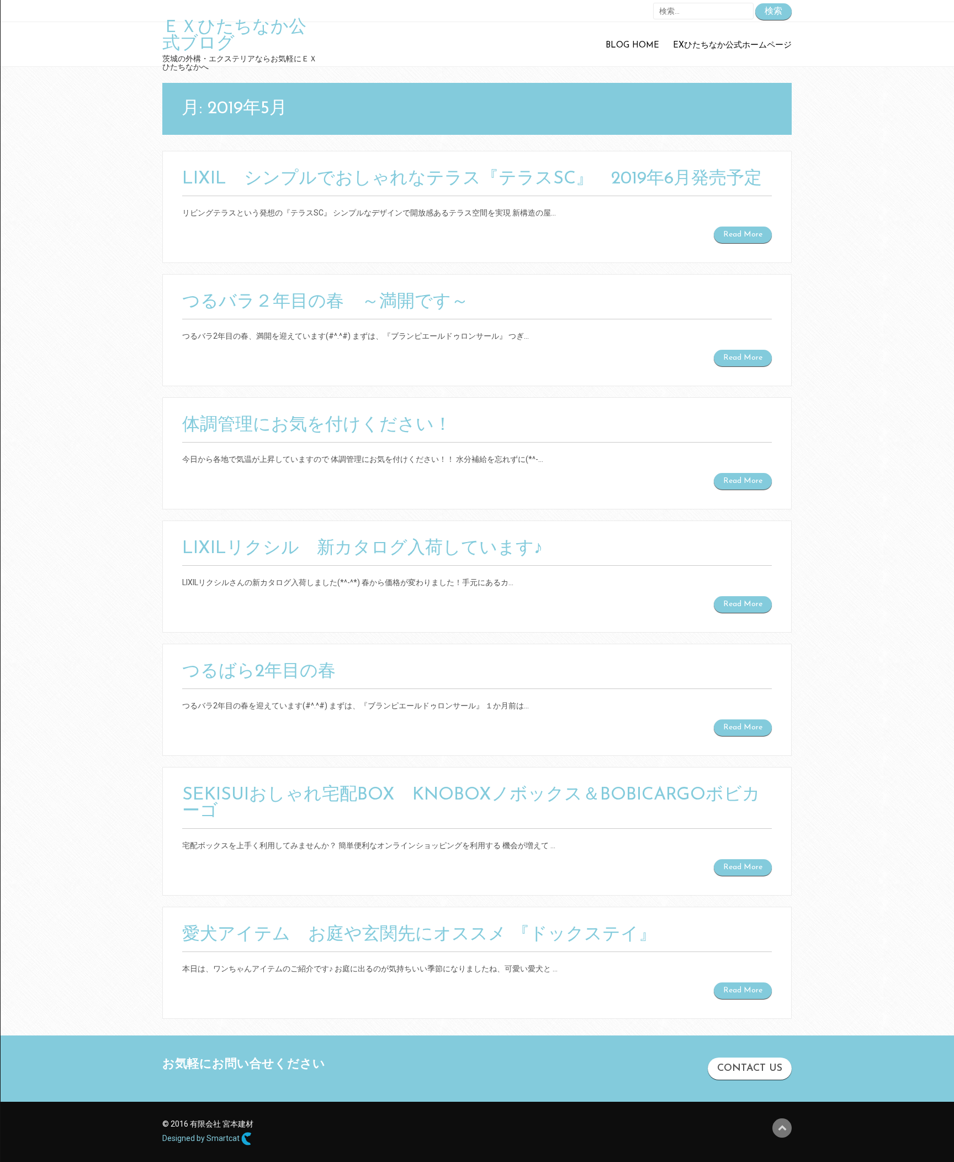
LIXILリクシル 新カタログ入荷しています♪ (362, 549)
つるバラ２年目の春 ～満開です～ (325, 302)
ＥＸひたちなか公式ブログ (234, 36)
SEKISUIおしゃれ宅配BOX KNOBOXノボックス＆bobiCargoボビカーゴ (471, 803)
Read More (742, 234)
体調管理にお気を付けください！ (317, 425)
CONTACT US (749, 1069)
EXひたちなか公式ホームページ (732, 45)
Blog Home (632, 45)
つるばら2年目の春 (259, 672)
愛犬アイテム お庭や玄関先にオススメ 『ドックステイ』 (419, 935)
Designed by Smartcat (201, 1138)
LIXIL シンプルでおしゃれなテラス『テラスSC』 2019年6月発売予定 (472, 179)
